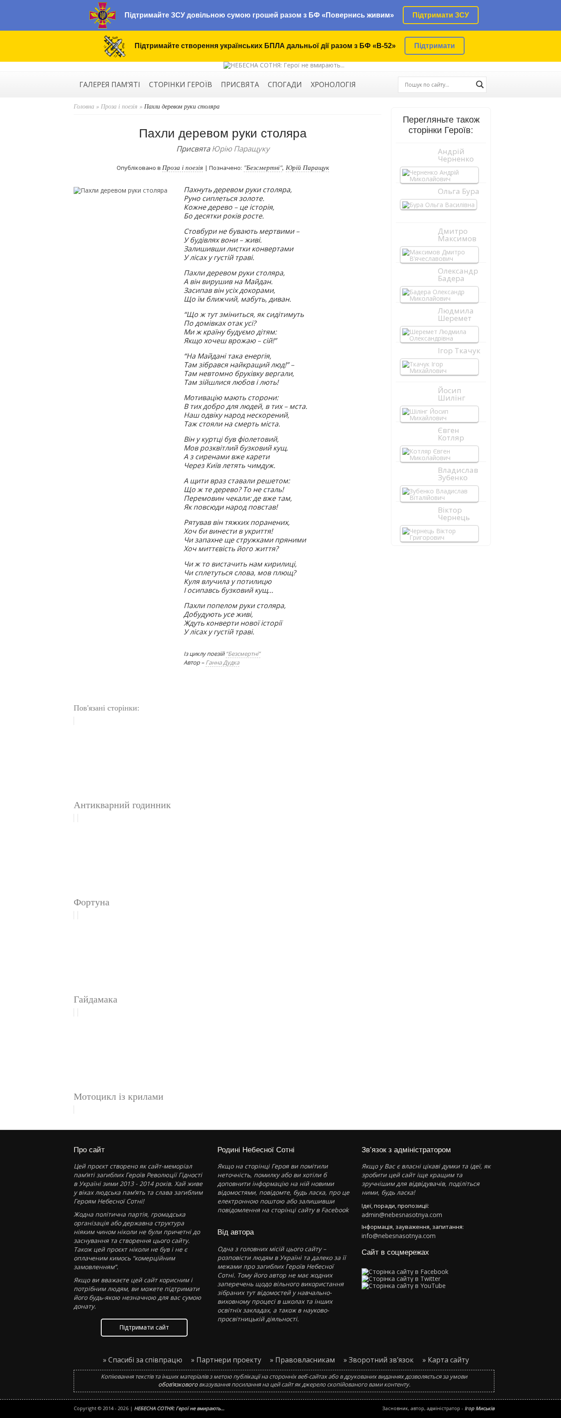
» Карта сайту (446, 1360)
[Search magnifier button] (480, 84)
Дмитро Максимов (457, 234)
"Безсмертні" (263, 167)
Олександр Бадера (458, 274)
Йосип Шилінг (451, 394)
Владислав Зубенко (458, 473)
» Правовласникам (302, 1360)
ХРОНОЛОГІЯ (333, 85)
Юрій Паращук (307, 167)
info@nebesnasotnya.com (399, 1236)
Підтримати (434, 45)
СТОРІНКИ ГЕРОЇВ (180, 85)
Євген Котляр (451, 434)
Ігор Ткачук (459, 350)
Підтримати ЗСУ (440, 15)
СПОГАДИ (285, 85)
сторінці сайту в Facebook (309, 1210)
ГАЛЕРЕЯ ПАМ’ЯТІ (109, 85)
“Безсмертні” (243, 654)
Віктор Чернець (454, 513)
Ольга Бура (458, 191)
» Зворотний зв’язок (379, 1360)
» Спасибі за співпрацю (142, 1360)
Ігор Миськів (479, 1408)
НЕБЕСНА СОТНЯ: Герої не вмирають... (179, 1408)
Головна (84, 106)
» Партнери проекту (226, 1360)
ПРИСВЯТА (240, 85)
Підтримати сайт (144, 1327)
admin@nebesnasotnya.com (402, 1214)
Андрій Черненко (456, 155)
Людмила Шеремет (456, 314)
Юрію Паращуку (241, 149)
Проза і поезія (119, 106)
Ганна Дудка (222, 662)
